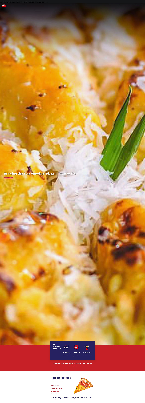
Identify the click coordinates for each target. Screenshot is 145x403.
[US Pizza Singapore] (4, 6)
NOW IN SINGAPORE (8, 179)
